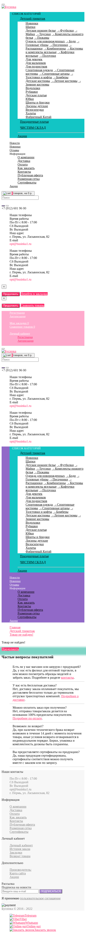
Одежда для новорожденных (45, 41)
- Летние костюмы (64, 81)
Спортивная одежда (39, 70)
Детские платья (36, 95)
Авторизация (17, 316)
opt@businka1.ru (20, 244)
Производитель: (20, 869)
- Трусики (43, 34)
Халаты (31, 113)
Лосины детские (37, 106)
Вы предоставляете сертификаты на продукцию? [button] (46, 752)
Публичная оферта (30, 175)
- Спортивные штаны (54, 73)
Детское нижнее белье (41, 30)
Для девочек (34, 59)
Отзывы (14, 150)
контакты (67, 677)
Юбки (30, 99)
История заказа (20, 849)
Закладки (16, 852)
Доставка (24, 161)
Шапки (30, 27)
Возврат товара (20, 856)
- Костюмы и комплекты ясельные (54, 50)
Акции (22, 136)
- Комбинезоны (54, 48)
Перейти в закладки (34, 294)
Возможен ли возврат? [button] (28, 726)
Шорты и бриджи (38, 102)
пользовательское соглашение (40, 898)
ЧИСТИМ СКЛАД (33, 127)
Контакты (24, 171)
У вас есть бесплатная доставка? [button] (35, 685)
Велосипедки (35, 109)
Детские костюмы (38, 81)
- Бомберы (60, 77)
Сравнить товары (32, 305)
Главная (15, 627)
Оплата (23, 164)
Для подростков (36, 66)
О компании (26, 157)
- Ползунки (47, 55)
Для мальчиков (36, 63)
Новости (15, 143)
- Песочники (58, 45)
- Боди (71, 41)
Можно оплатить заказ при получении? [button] (40, 707)
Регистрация (17, 312)
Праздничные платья (34, 121)
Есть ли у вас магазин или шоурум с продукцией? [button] (47, 666)
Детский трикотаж (32, 18)
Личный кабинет (20, 333)
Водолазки (33, 88)
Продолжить (10, 294)
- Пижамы (41, 37)
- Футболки (65, 30)
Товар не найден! (21, 634)
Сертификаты (27, 182)
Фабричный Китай (38, 117)
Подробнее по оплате (27, 718)
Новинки (32, 23)
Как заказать (26, 168)
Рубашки (32, 91)
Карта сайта (18, 873)
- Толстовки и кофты (49, 75)
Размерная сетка (29, 179)
